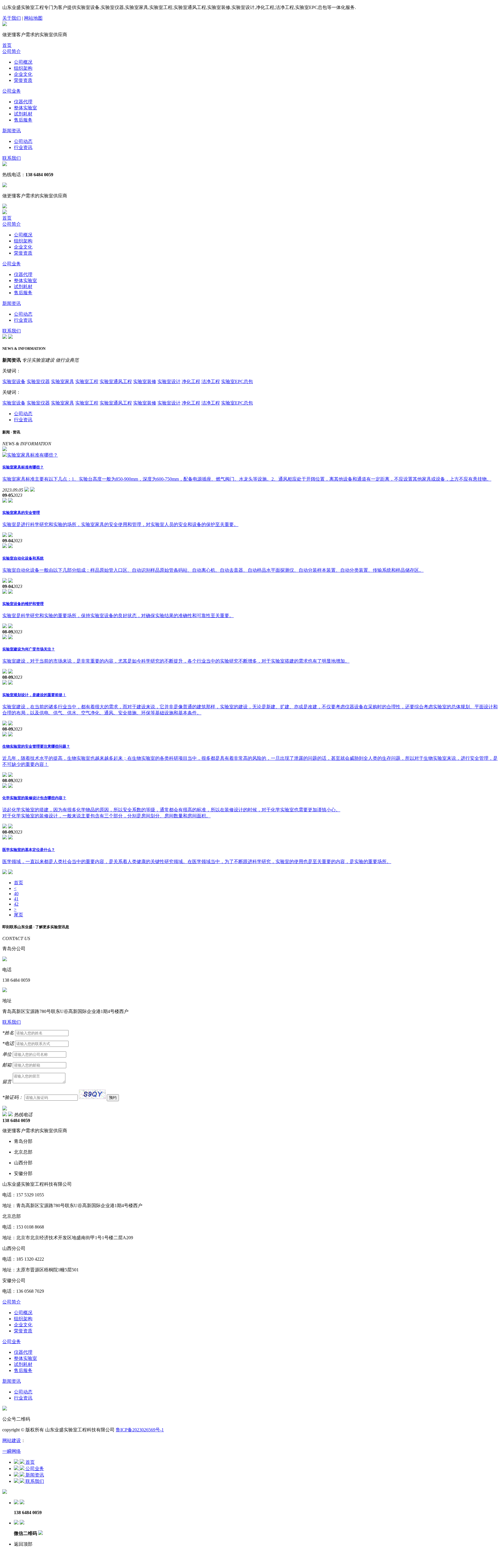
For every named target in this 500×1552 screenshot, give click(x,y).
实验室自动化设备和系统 (23, 558)
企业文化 (23, 74)
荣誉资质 (23, 80)
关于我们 (11, 18)
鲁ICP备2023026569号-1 (140, 1429)
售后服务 (23, 119)
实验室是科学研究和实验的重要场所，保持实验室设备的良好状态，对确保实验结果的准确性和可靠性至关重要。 (118, 615)
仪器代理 (23, 101)
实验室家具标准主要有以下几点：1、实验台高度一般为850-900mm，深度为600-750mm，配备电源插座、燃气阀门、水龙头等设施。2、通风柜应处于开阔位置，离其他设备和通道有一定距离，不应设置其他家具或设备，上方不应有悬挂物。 (246, 479)
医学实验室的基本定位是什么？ (28, 849)
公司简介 (11, 51)
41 (16, 898)
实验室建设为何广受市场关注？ (28, 649)
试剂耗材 (23, 113)
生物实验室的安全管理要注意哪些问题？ (36, 746)
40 (16, 893)
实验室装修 (144, 381)
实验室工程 (86, 381)
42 (16, 904)
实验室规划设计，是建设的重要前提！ (34, 695)
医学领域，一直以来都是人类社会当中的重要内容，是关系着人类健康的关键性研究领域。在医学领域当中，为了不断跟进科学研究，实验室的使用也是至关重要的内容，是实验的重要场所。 (196, 861)
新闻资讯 (11, 130)
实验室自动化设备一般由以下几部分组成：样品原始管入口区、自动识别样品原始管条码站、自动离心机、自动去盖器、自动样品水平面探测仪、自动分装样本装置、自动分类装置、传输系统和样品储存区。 (213, 570)
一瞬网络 (11, 1451)
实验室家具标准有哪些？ (23, 467)
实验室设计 (169, 381)
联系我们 (11, 158)
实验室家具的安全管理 (21, 512)
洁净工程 (210, 381)
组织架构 (23, 68)
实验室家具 (62, 381)
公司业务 (11, 91)
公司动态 (23, 141)
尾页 (18, 914)
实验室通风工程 (116, 381)
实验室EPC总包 (237, 381)
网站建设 (11, 1440)
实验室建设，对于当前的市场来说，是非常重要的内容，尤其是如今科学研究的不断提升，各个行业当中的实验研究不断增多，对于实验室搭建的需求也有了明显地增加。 (176, 661)
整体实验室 (25, 107)
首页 (7, 45)
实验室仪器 (38, 381)
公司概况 (23, 62)
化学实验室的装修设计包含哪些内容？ (34, 798)
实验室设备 (13, 381)
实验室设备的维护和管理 (23, 604)
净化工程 (191, 381)
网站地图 (33, 18)
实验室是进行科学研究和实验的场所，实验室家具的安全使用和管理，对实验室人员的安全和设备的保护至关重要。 (120, 524)
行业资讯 (23, 147)
